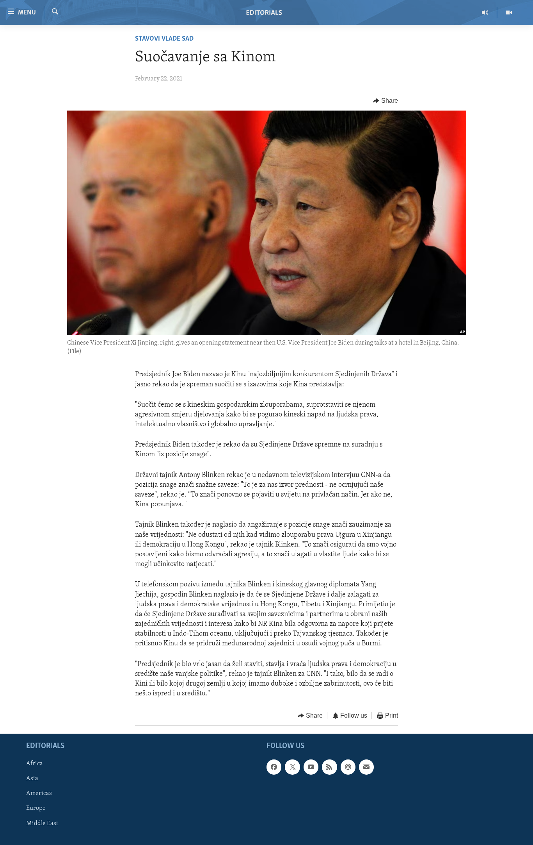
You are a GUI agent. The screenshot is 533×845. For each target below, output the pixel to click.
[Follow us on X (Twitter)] (292, 766)
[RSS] (329, 766)
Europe (36, 808)
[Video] (509, 12)
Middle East (42, 823)
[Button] (385, 101)
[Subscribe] (366, 766)
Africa (34, 764)
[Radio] (485, 12)
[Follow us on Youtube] (311, 766)
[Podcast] (348, 766)
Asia (32, 778)
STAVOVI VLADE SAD (164, 39)
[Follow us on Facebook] (273, 766)
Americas (39, 793)
